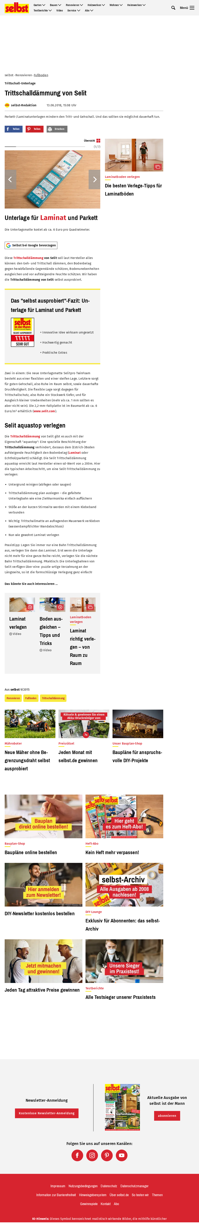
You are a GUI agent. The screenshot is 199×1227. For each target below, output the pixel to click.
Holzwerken (94, 5)
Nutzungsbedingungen (83, 1186)
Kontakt (106, 1204)
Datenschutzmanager (134, 1186)
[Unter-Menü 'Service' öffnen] (78, 10)
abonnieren (167, 1116)
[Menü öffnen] (192, 7)
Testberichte (41, 10)
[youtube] (121, 1155)
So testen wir (140, 1195)
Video (59, 10)
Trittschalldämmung (28, 258)
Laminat (53, 217)
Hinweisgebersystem (93, 1195)
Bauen (53, 5)
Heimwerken (134, 5)
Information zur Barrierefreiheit (56, 1195)
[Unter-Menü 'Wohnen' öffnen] (121, 5)
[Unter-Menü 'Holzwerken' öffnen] (103, 5)
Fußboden (41, 75)
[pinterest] (107, 1155)
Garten (37, 5)
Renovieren (72, 5)
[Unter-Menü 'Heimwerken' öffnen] (144, 5)
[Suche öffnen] (173, 8)
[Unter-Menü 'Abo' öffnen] (91, 10)
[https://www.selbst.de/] (17, 7)
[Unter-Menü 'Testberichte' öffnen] (50, 10)
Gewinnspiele (89, 1204)
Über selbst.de (119, 1195)
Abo (87, 10)
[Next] (94, 179)
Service (71, 10)
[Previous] (10, 179)
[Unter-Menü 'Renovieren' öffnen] (81, 5)
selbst (9, 75)
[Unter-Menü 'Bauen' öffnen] (59, 5)
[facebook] (77, 1155)
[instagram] (92, 1155)
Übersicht (89, 141)
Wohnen (114, 5)
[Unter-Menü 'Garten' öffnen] (43, 5)
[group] (52, 189)
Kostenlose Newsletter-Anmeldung (47, 1113)
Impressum (58, 1186)
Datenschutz (109, 1186)
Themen (157, 1195)
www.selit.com (44, 411)
